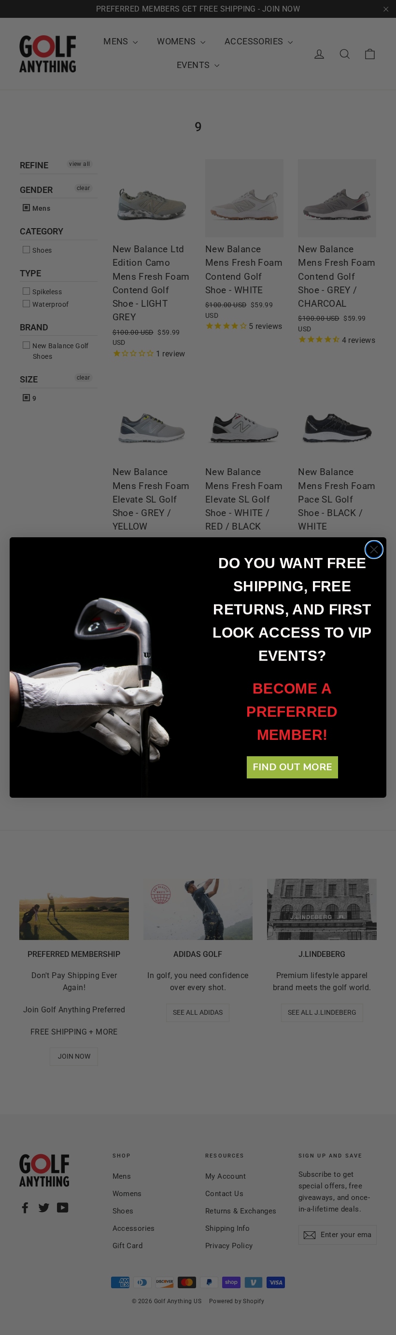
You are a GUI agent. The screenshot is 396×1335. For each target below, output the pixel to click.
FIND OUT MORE (292, 767)
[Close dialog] (374, 549)
